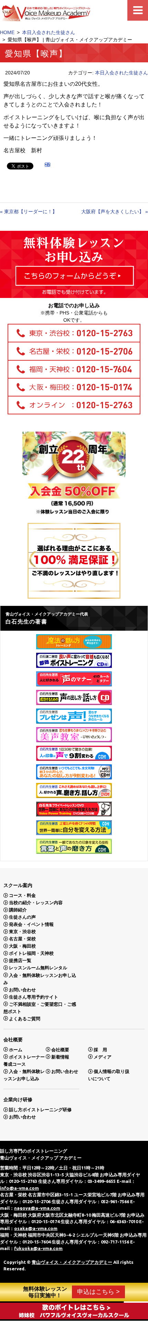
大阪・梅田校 (22, 946)
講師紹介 (18, 909)
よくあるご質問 (24, 1018)
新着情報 (60, 1056)
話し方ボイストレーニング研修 (40, 1109)
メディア (103, 1056)
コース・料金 (22, 895)
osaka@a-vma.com (35, 1228)
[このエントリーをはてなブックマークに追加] (47, 165)
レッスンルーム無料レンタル (38, 967)
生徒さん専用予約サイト (33, 996)
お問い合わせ (22, 989)
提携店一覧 (20, 960)
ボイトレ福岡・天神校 (31, 953)
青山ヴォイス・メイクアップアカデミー (72, 1262)
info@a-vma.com (19, 1188)
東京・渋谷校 (22, 931)
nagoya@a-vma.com (37, 1208)
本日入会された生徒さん (48, 32)
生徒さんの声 (22, 917)
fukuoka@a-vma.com (38, 1248)
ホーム (15, 1049)
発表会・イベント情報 (31, 924)
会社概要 (60, 1049)
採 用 (100, 1049)
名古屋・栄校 (22, 938)
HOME (7, 32)
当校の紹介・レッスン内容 (36, 902)
